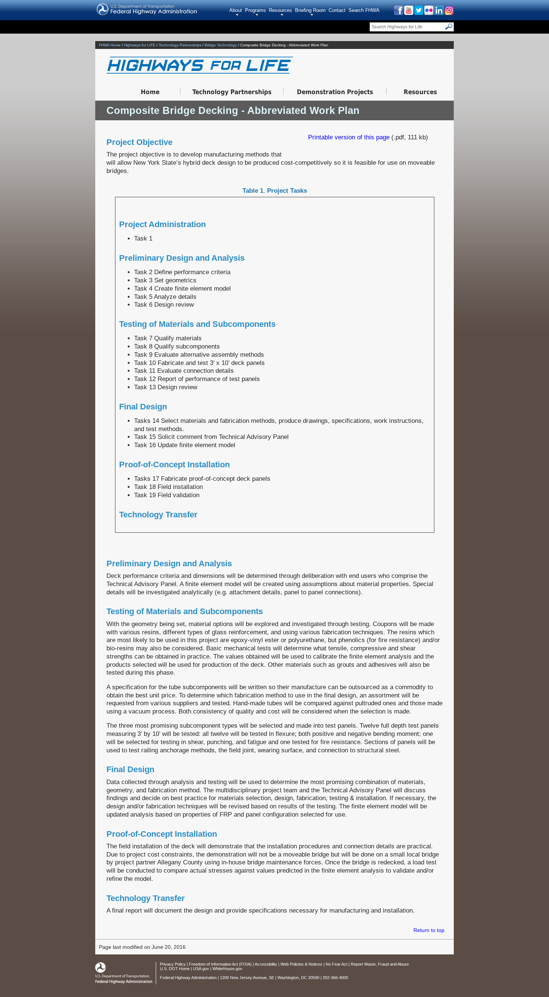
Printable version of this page (349, 137)
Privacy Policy (173, 964)
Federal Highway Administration (188, 977)
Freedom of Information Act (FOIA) (220, 964)
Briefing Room (310, 10)
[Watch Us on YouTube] (408, 13)
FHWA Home (110, 45)
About (235, 10)
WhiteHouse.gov (227, 968)
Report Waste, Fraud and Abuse (380, 964)
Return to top (428, 930)
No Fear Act (336, 964)
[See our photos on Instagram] (449, 13)
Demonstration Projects (335, 92)
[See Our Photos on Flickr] (429, 13)
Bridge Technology (221, 45)
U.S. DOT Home (175, 968)
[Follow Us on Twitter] (418, 13)
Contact (337, 10)
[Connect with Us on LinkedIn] (439, 13)
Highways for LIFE (139, 45)
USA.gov (201, 968)
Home (150, 92)
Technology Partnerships (180, 45)
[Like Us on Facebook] (398, 13)
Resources (280, 10)
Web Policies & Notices (301, 964)
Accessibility (266, 964)
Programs (255, 10)
